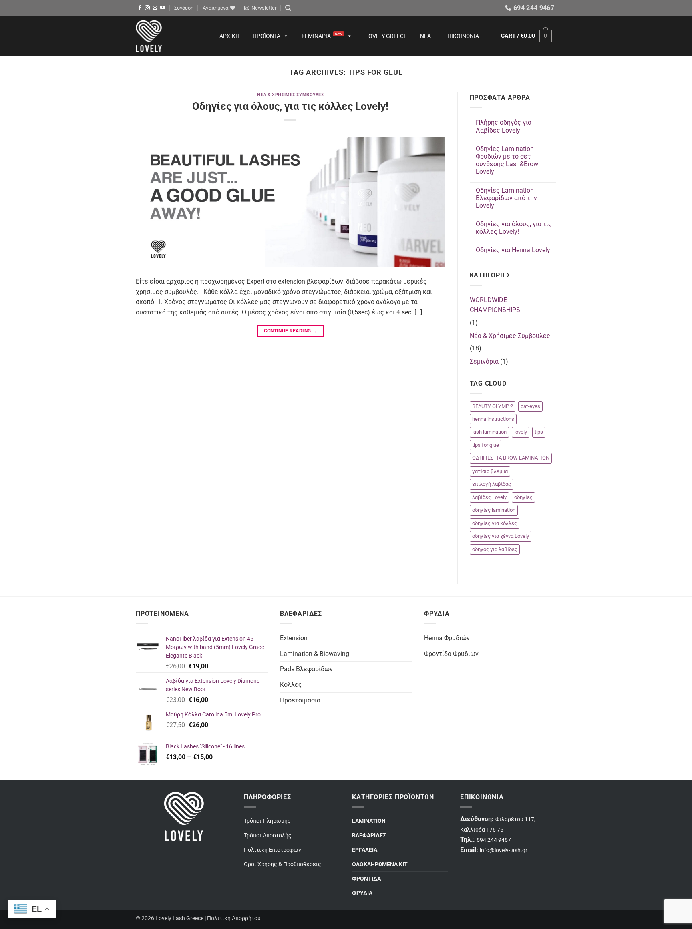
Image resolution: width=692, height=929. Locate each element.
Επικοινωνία (461, 36)
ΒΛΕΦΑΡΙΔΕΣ (369, 835)
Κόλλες (291, 684)
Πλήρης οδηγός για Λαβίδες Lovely (503, 126)
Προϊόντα (266, 36)
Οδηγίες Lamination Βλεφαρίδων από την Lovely (506, 198)
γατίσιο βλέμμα (490, 471)
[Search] (288, 8)
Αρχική (229, 36)
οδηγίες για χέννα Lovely (500, 536)
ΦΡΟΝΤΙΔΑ (366, 878)
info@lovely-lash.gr (503, 850)
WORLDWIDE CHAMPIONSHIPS (495, 305)
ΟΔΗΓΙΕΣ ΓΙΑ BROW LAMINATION (510, 458)
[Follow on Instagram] (147, 8)
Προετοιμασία (300, 700)
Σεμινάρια (322, 35)
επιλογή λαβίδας (491, 484)
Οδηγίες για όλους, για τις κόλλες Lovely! (290, 106)
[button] (183, 8)
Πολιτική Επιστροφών (272, 850)
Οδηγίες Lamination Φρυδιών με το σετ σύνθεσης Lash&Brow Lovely (507, 160)
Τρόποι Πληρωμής (267, 821)
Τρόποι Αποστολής (268, 835)
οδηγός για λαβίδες (494, 549)
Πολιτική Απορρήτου (234, 918)
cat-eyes (530, 406)
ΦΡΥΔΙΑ (362, 893)
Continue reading (291, 331)
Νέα (425, 36)
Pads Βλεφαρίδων (306, 669)
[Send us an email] (155, 8)
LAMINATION (369, 821)
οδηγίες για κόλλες (494, 523)
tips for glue (485, 445)
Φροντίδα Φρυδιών (451, 654)
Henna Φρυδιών (447, 638)
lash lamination (489, 432)
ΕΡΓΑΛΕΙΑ (364, 850)
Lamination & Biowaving (314, 654)
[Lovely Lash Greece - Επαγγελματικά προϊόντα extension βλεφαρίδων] (170, 36)
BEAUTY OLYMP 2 (492, 406)
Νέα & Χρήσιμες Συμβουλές (290, 94)
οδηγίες (523, 497)
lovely (520, 432)
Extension (294, 638)
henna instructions (493, 419)
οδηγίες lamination (493, 510)
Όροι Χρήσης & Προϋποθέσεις (282, 864)
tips (539, 432)
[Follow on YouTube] (162, 8)
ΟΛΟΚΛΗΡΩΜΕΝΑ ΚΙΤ (380, 864)
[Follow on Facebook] (139, 8)
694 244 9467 (494, 840)
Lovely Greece (386, 36)
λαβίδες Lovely (489, 497)
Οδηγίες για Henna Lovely (513, 250)
